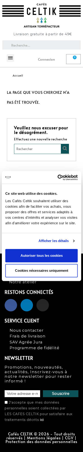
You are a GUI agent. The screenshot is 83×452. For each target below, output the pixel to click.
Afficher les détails (54, 241)
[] (65, 149)
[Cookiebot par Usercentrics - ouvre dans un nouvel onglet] (58, 177)
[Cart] (73, 59)
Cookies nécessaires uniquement (41, 270)
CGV (69, 437)
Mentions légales (44, 437)
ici (42, 420)
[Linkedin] (27, 305)
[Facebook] (11, 305)
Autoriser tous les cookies (42, 255)
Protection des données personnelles (41, 441)
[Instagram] (42, 305)
